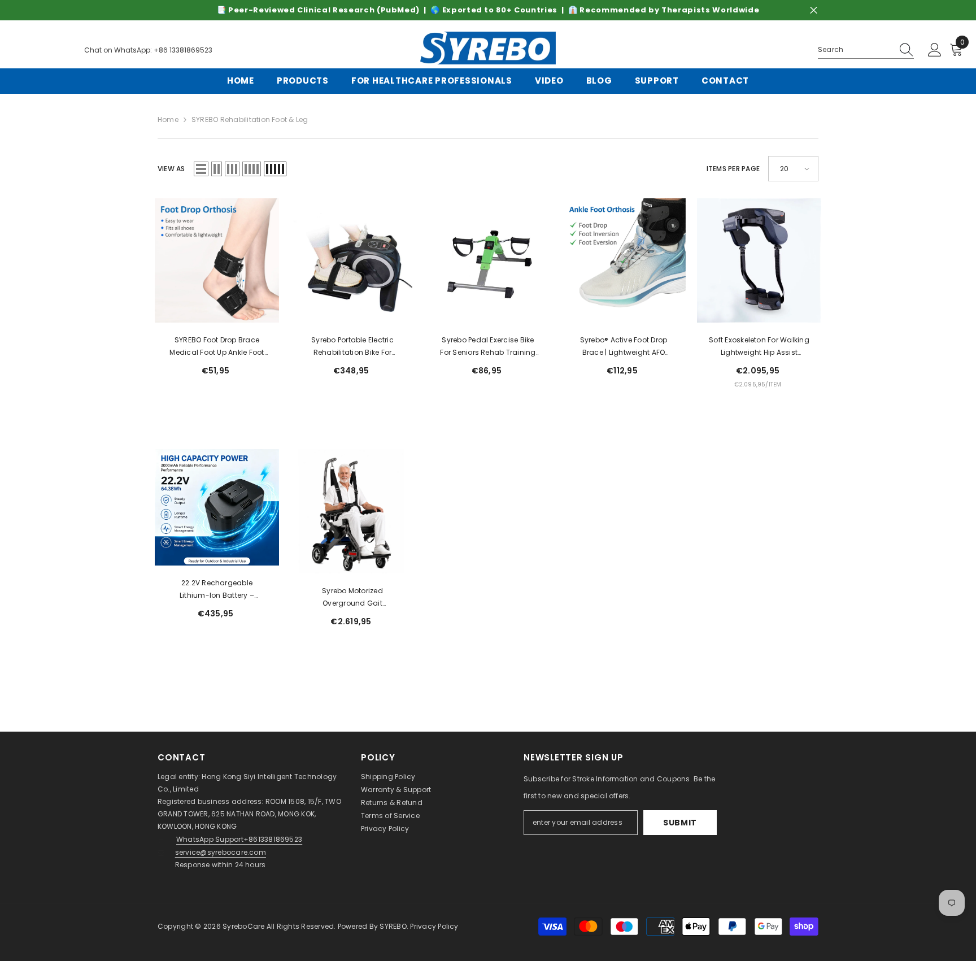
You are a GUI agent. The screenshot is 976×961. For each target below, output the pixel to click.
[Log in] (935, 50)
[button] (201, 169)
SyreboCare (245, 926)
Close (813, 10)
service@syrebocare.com (220, 852)
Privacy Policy (385, 828)
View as (171, 168)
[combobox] (855, 49)
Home (168, 119)
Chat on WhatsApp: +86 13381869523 (148, 50)
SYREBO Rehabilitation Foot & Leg (249, 119)
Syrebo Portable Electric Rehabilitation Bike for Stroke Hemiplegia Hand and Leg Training (352, 347)
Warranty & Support (396, 789)
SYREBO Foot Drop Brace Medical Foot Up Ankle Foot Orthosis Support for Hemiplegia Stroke (216, 347)
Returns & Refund (391, 802)
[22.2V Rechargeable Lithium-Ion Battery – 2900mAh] (217, 507)
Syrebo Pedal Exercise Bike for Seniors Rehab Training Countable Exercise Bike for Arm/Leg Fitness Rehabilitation (488, 347)
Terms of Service (390, 815)
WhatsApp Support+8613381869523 (239, 839)
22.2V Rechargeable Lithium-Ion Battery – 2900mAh (217, 590)
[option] (488, 10)
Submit (680, 822)
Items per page (733, 168)
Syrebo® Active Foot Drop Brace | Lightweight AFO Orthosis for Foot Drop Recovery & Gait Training (624, 347)
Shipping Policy (388, 776)
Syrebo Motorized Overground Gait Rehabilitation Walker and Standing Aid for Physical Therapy (353, 598)
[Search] (866, 50)
